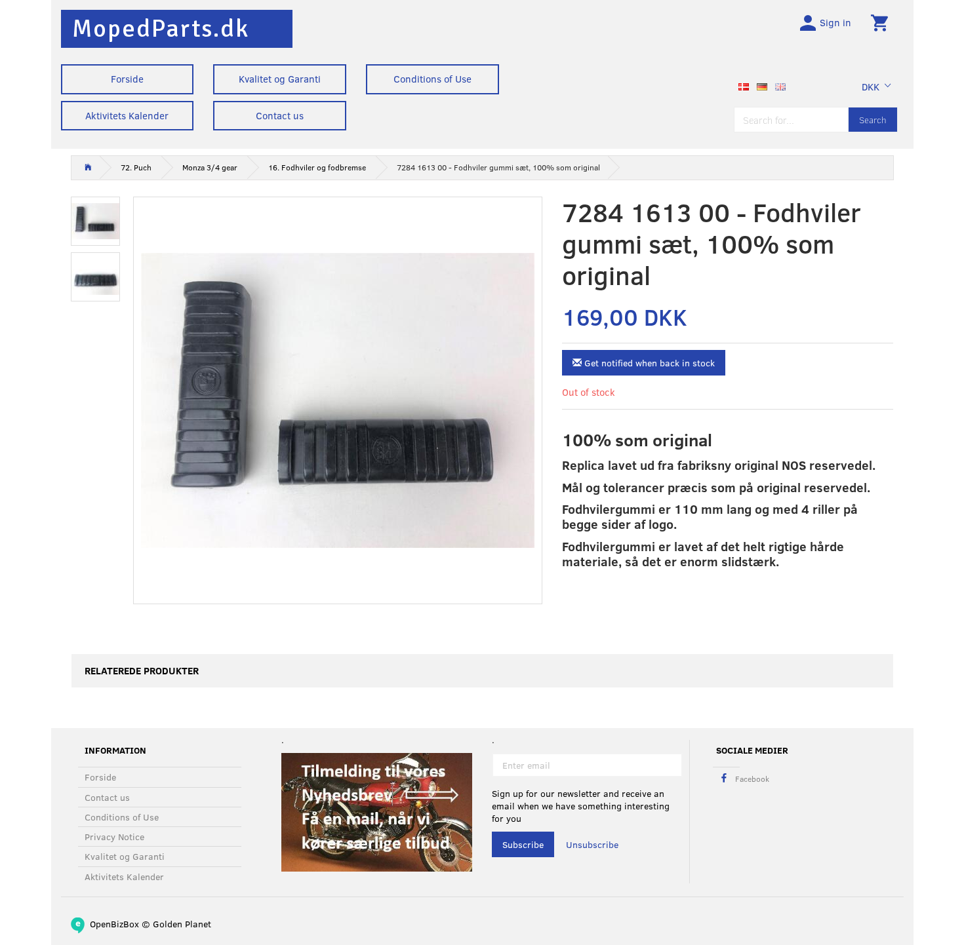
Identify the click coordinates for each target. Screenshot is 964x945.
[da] (743, 85)
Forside (127, 78)
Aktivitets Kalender (127, 115)
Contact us (280, 115)
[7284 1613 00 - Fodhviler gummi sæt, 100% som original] (337, 400)
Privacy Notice (114, 836)
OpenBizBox (114, 923)
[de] (762, 85)
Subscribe (523, 844)
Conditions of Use (432, 78)
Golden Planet (182, 923)
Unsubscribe (592, 844)
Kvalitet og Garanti (280, 78)
